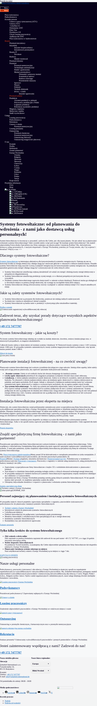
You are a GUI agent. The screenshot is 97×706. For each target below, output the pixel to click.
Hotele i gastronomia (22, 70)
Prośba (12, 146)
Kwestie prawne (11, 19)
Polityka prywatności (12, 703)
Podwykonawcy (11, 17)
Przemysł (12, 63)
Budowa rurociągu (26, 79)
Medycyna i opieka (16, 111)
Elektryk (17, 87)
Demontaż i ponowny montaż (30, 74)
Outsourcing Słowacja (22, 137)
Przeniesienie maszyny (27, 81)
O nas (7, 142)
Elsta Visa (13, 30)
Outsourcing (14, 131)
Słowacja (17, 161)
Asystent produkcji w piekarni (25, 100)
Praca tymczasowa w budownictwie (22, 39)
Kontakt (12, 144)
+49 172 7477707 (11, 326)
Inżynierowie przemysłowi (24, 50)
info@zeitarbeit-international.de (17, 677)
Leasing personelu (16, 129)
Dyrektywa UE (15, 32)
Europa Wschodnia (16, 153)
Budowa (12, 57)
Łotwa (16, 166)
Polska (16, 176)
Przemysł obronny (16, 61)
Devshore (17, 54)
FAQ (11, 185)
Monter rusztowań (21, 59)
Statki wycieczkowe (16, 113)
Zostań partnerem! (16, 150)
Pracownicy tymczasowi (27, 461)
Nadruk (7, 701)
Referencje (13, 148)
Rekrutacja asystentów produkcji (26, 107)
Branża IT (13, 52)
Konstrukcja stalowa (26, 76)
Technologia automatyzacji (24, 68)
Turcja (16, 178)
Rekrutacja (13, 122)
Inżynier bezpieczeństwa (23, 48)
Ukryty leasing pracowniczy (20, 34)
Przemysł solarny (15, 96)
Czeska (17, 168)
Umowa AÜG (14, 24)
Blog (11, 187)
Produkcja (13, 98)
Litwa (16, 174)
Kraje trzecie (14, 181)
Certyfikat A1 (14, 26)
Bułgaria (17, 157)
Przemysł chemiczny (22, 133)
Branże (7, 41)
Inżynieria (13, 46)
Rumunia (17, 172)
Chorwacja (18, 163)
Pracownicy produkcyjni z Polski (26, 102)
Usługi (7, 116)
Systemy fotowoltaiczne (9, 261)
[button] (40, 664)
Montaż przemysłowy (22, 72)
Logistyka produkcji (21, 105)
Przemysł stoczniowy (17, 43)
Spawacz (17, 83)
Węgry (16, 170)
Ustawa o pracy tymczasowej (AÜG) (23, 22)
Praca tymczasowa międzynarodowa (17, 455)
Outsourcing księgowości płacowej (27, 140)
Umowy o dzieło (15, 124)
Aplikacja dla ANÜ (16, 36)
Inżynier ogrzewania (26, 94)
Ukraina (17, 155)
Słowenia (17, 159)
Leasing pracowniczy (17, 118)
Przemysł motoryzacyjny (23, 65)
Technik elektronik (21, 89)
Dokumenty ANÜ (16, 28)
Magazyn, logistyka (16, 109)
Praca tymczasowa (12, 15)
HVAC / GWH (20, 92)
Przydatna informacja (13, 183)
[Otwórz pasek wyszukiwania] (2, 6)
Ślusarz (17, 85)
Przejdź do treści (6, 1)
